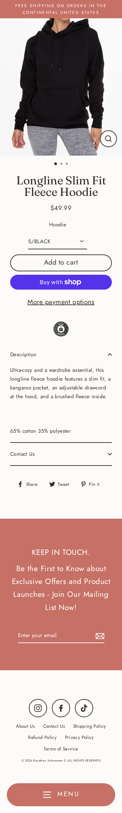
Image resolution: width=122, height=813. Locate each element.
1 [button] (56, 164)
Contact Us (22, 454)
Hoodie (57, 224)
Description (23, 354)
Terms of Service (61, 748)
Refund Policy (42, 737)
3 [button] (67, 164)
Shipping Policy (89, 726)
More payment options (61, 302)
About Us (25, 726)
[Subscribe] (99, 635)
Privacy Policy (79, 737)
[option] (61, 87)
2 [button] (62, 164)
